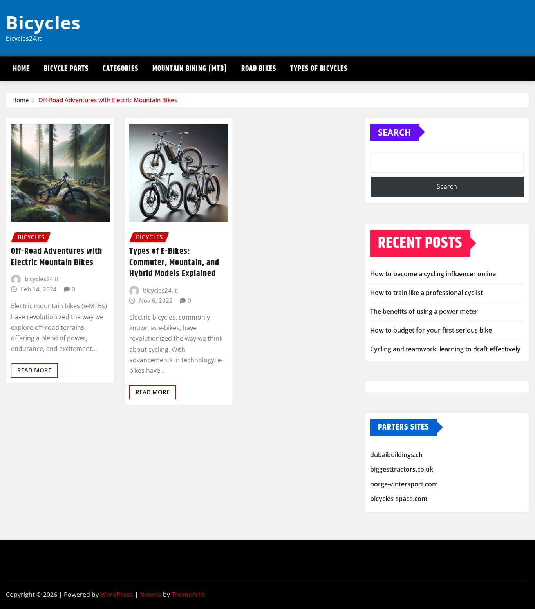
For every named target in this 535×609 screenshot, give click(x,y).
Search (394, 132)
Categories (120, 68)
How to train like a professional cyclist (426, 292)
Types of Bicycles (318, 68)
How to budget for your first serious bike (431, 330)
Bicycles (43, 22)
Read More (34, 370)
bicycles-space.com (398, 498)
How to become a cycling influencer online (433, 273)
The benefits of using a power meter (424, 311)
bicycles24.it (42, 279)
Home (21, 68)
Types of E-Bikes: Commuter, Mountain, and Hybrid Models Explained (174, 262)
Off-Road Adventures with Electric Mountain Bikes (107, 100)
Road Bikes (258, 68)
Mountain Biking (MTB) (189, 68)
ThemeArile (188, 594)
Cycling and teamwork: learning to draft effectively (445, 349)
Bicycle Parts (66, 68)
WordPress (116, 594)
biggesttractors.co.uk (401, 469)
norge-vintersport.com (404, 484)
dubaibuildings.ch (396, 454)
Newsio (150, 594)
